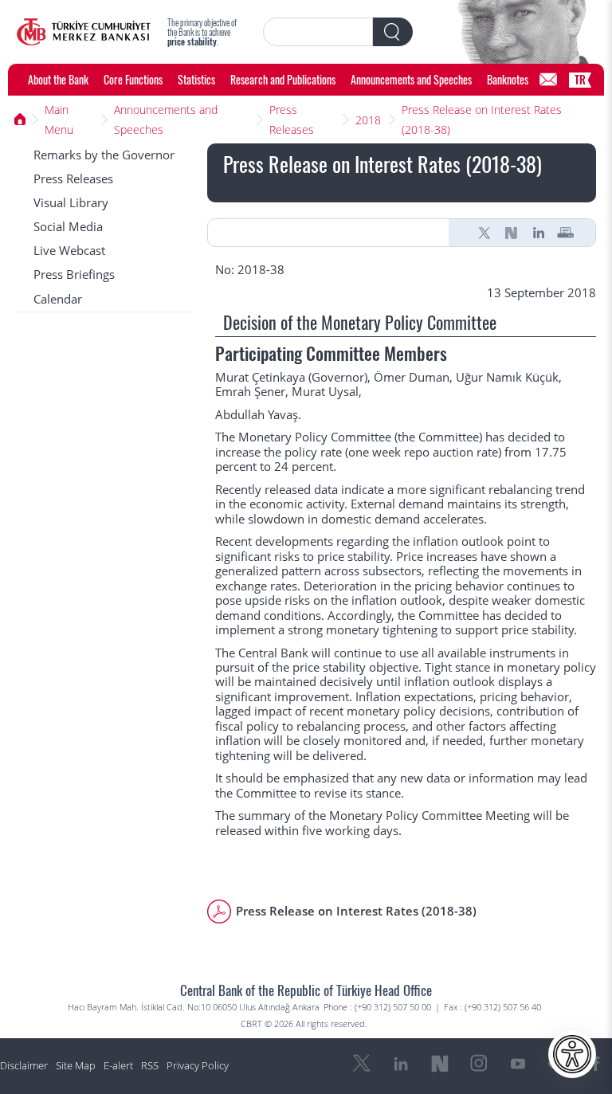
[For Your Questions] (548, 80)
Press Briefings (74, 274)
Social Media (68, 226)
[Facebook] (596, 1064)
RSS (150, 1065)
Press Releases (291, 119)
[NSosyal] (511, 232)
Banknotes (507, 79)
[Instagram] (479, 1064)
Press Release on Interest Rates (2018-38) (482, 119)
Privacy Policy (198, 1065)
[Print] (565, 232)
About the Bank (58, 79)
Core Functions (133, 79)
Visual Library (70, 202)
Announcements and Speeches (411, 79)
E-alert (118, 1065)
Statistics (196, 79)
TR (580, 79)
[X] (484, 232)
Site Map (76, 1065)
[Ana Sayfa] (20, 119)
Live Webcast (69, 250)
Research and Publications (282, 79)
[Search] (393, 32)
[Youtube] (518, 1064)
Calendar (57, 299)
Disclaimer (24, 1065)
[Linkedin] (538, 232)
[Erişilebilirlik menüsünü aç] (572, 1054)
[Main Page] (83, 32)
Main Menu (59, 119)
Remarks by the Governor (104, 155)
